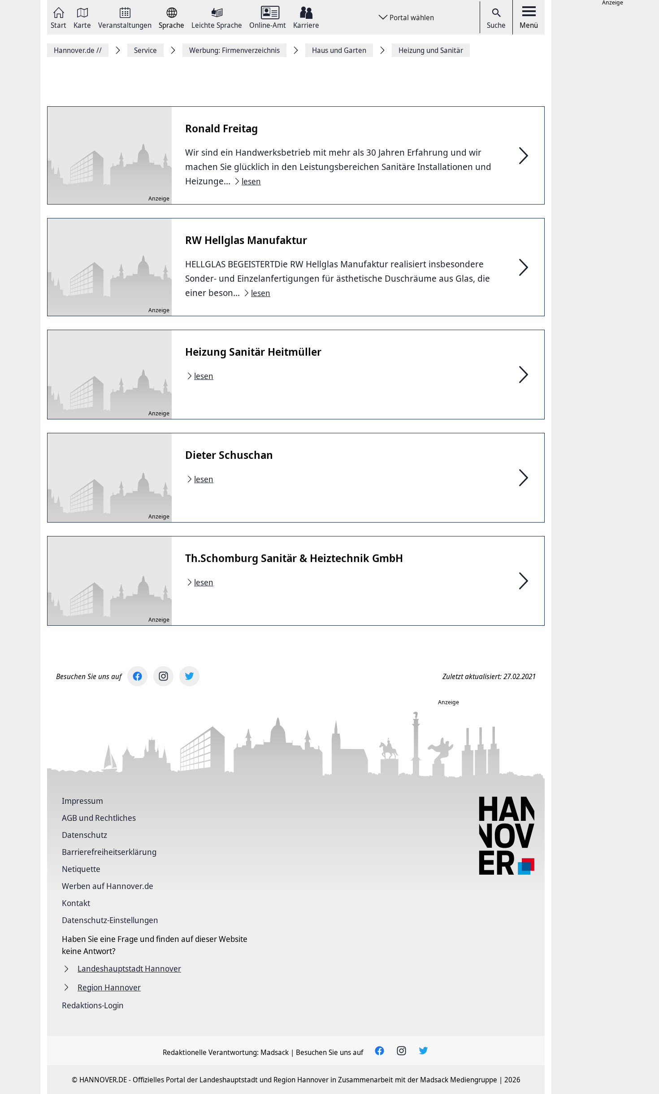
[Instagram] (163, 676)
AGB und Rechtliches (99, 818)
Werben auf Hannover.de (107, 886)
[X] (189, 676)
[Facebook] (137, 676)
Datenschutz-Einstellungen (110, 920)
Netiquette (81, 869)
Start (58, 24)
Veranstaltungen (125, 24)
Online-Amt (267, 24)
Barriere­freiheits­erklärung (109, 852)
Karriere (306, 24)
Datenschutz (84, 835)
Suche (496, 25)
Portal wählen (412, 17)
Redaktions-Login (93, 1005)
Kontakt (76, 903)
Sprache (171, 24)
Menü (529, 25)
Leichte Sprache (216, 24)
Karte (82, 24)
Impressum (82, 801)
